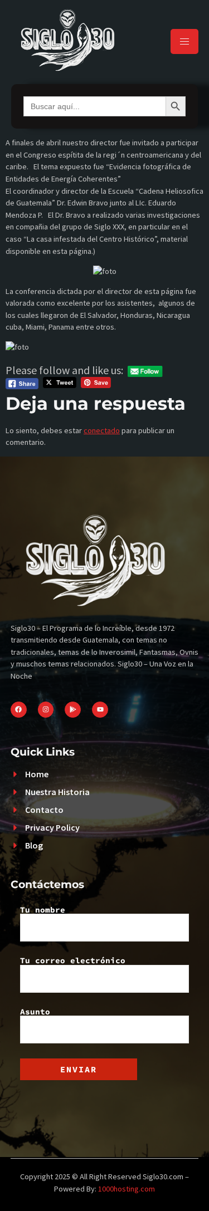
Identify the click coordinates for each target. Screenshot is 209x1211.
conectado (102, 430)
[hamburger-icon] (184, 41)
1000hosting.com (126, 1189)
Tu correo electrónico (72, 961)
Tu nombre (42, 910)
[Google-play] (73, 710)
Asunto (35, 1012)
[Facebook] (19, 710)
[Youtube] (100, 710)
